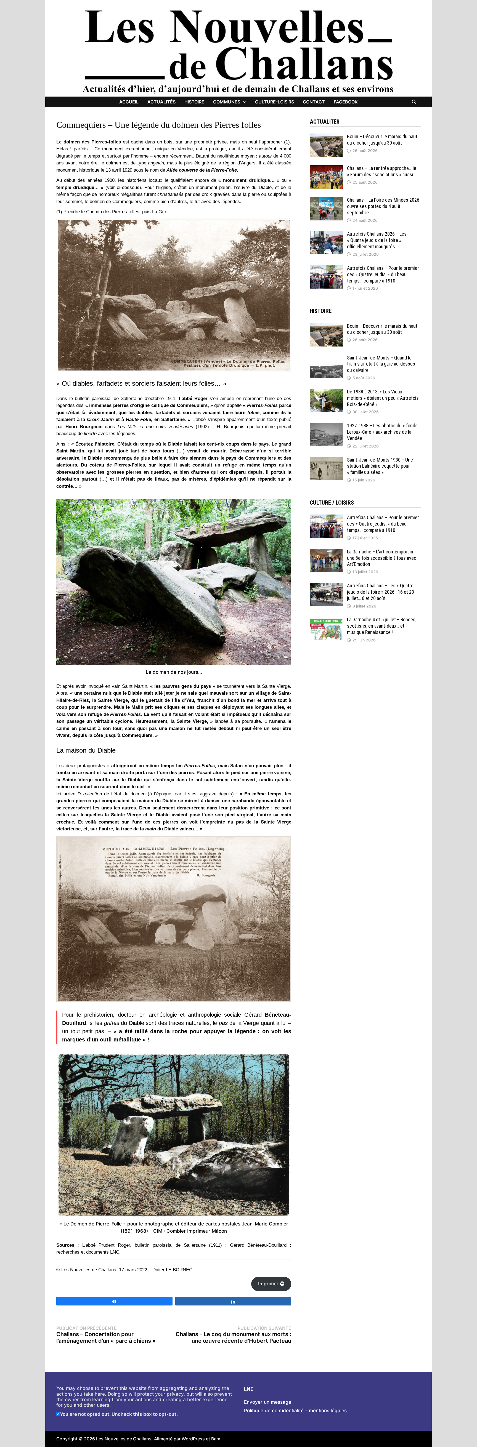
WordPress (193, 1438)
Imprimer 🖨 (271, 1283)
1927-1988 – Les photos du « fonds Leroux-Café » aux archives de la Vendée (382, 432)
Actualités (161, 102)
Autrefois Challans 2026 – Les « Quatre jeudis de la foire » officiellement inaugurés (377, 240)
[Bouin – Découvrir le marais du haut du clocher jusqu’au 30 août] (326, 136)
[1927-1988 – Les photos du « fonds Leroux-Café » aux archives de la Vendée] (326, 425)
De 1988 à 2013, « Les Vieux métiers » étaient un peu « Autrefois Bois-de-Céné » (383, 398)
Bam (215, 1438)
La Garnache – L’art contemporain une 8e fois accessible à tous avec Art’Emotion (381, 558)
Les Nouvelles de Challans (124, 1438)
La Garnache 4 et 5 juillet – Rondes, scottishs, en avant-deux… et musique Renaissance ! (381, 626)
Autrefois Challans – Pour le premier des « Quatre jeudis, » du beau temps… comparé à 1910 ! (383, 274)
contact (314, 102)
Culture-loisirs (274, 102)
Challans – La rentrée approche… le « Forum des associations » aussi (381, 171)
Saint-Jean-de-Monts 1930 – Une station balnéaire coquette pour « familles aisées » (380, 466)
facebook (346, 102)
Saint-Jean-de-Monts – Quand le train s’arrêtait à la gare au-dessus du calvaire (381, 364)
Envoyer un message (267, 1402)
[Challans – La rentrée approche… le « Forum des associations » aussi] (326, 168)
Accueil (129, 102)
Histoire (194, 102)
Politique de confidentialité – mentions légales (295, 1410)
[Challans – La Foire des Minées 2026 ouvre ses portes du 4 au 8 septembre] (326, 199)
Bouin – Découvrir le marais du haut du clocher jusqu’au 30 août (382, 140)
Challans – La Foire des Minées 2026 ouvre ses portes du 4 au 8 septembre (383, 206)
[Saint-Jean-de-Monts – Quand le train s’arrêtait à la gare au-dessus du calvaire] (326, 357)
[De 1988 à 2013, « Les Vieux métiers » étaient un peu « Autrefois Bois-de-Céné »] (326, 391)
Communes (226, 102)
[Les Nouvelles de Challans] (238, 51)
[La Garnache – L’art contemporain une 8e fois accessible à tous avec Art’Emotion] (326, 551)
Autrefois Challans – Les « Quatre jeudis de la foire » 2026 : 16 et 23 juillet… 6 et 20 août (380, 592)
